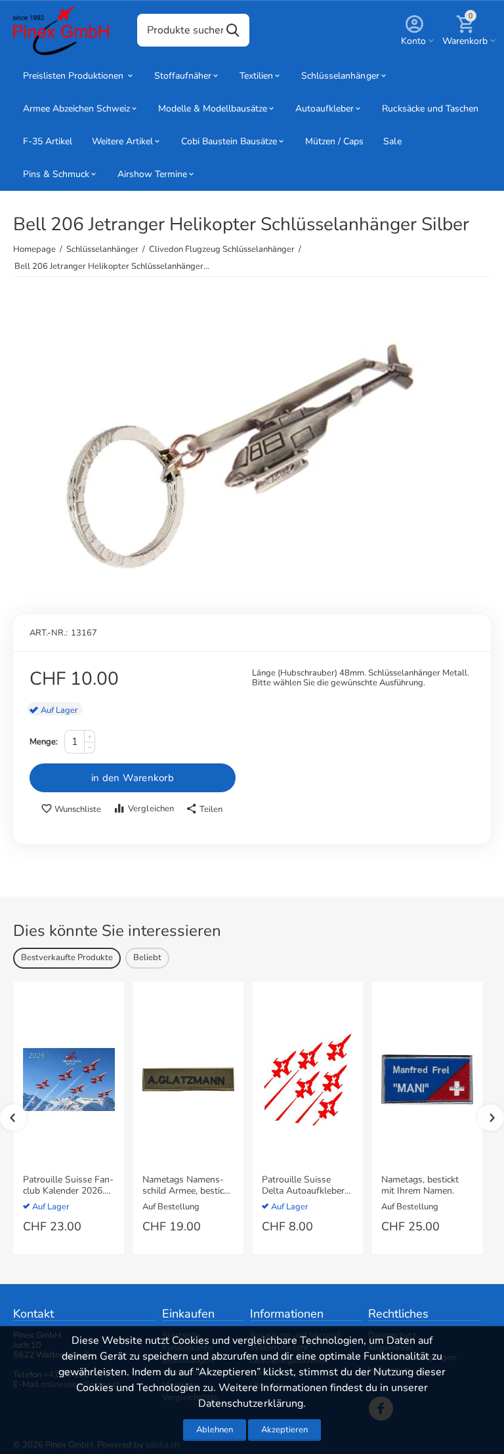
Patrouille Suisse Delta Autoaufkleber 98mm (303, 1186)
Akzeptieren (284, 1430)
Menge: (44, 742)
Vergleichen (150, 809)
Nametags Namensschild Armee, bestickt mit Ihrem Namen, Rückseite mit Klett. (187, 1186)
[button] (204, 809)
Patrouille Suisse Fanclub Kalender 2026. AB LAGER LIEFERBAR (68, 1186)
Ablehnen (214, 1430)
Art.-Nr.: (49, 633)
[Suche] (233, 30)
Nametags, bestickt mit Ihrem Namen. (420, 1186)
